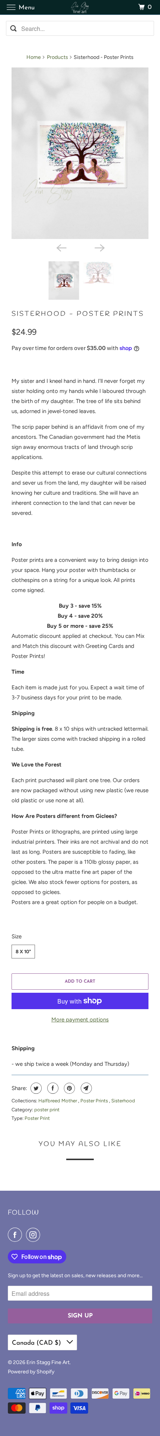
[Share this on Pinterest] (68, 1088)
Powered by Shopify (31, 1372)
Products (57, 57)
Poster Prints (94, 1100)
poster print (47, 1109)
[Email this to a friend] (85, 1088)
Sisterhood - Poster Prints (78, 313)
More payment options (80, 1019)
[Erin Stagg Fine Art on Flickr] (46, 1235)
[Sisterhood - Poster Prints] (80, 153)
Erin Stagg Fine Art (48, 1362)
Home (33, 57)
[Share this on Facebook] (51, 1088)
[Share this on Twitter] (35, 1088)
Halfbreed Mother (58, 1100)
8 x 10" (23, 951)
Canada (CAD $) (37, 1343)
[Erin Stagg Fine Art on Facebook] (16, 1235)
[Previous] (60, 247)
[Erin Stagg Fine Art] (80, 7)
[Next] (99, 247)
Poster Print (37, 1118)
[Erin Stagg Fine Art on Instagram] (34, 1235)
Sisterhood (123, 1100)
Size (17, 936)
